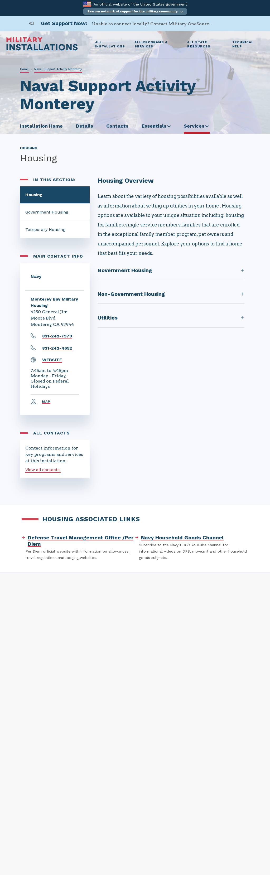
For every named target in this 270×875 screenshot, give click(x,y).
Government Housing (46, 212)
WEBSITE (52, 359)
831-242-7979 (57, 336)
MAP (46, 401)
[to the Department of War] (87, 4)
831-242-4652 (57, 348)
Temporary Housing (45, 229)
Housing (33, 194)
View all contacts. (43, 469)
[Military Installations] (42, 49)
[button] (135, 11)
